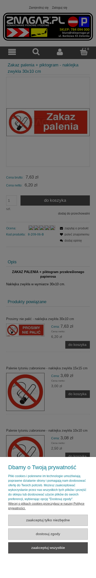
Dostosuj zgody (48, 534)
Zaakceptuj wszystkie (48, 548)
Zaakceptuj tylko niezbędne (48, 520)
